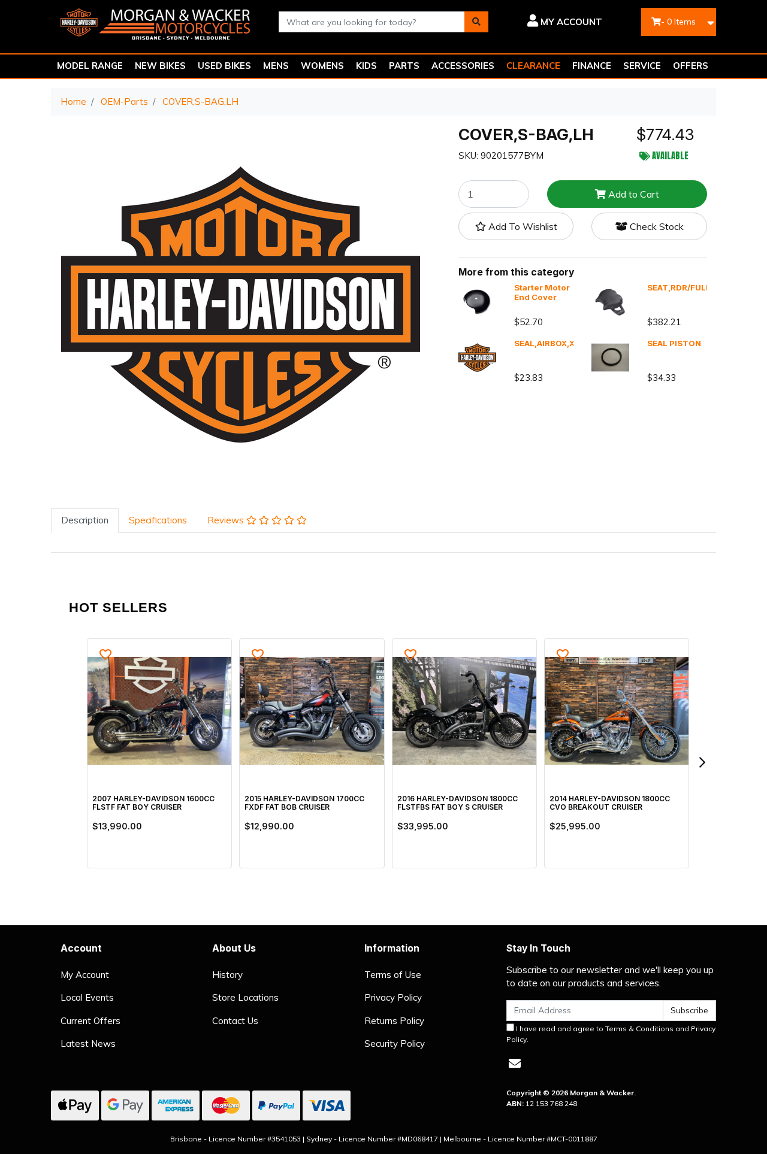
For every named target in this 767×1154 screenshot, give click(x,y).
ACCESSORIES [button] (462, 65)
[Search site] (476, 21)
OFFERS (690, 65)
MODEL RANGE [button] (90, 65)
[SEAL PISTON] (610, 356)
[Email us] (515, 1063)
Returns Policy (394, 1020)
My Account (85, 974)
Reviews (226, 520)
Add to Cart (632, 194)
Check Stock (655, 226)
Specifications (158, 520)
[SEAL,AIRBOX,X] (477, 356)
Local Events (87, 997)
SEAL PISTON (674, 343)
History (227, 974)
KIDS (366, 65)
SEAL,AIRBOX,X (544, 343)
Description (84, 520)
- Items (678, 21)
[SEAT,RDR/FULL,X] (610, 301)
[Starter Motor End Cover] (477, 301)
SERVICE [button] (642, 65)
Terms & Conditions (639, 1028)
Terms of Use (392, 974)
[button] (554, 22)
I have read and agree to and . (610, 1034)
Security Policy (394, 1043)
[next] (701, 762)
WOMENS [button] (322, 65)
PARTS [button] (404, 65)
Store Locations (245, 997)
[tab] (85, 520)
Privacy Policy (393, 997)
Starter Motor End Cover (542, 292)
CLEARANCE (533, 65)
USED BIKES (224, 65)
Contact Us (235, 1020)
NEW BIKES (160, 65)
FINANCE (591, 65)
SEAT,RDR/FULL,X (682, 287)
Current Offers (90, 1020)
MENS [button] (276, 65)
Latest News (88, 1043)
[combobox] (372, 21)
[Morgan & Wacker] (156, 20)
